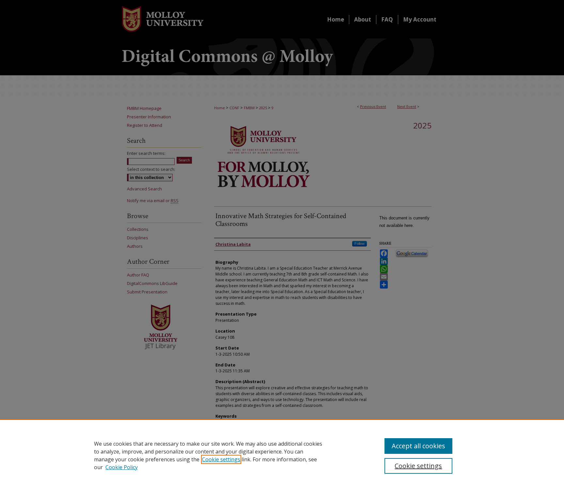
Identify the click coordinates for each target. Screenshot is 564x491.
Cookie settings (221, 459)
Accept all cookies (418, 445)
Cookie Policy (121, 467)
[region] (282, 455)
